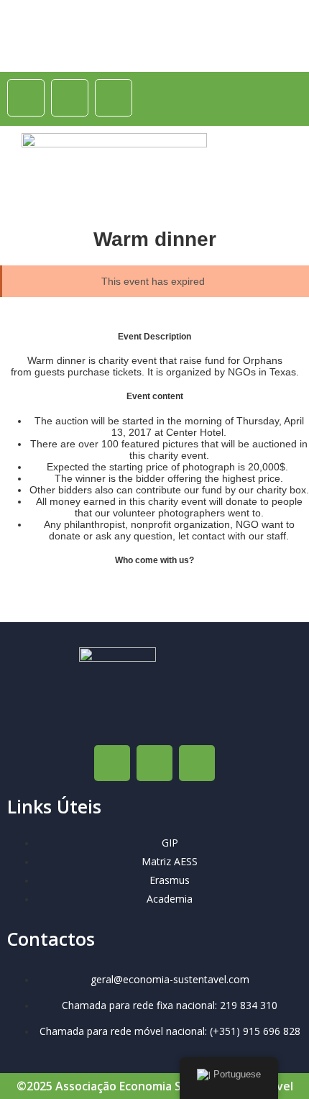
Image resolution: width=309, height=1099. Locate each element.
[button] (274, 170)
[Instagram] (69, 98)
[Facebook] (26, 98)
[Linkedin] (113, 98)
